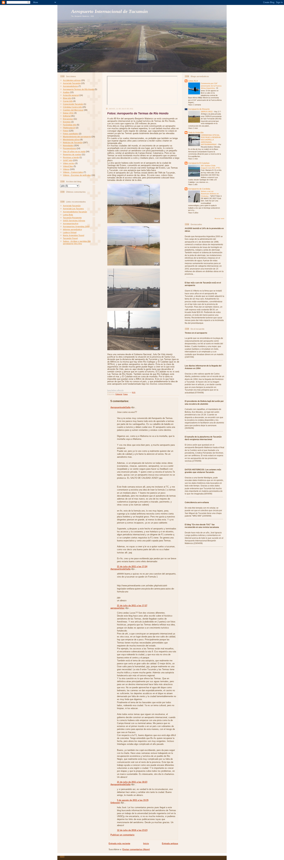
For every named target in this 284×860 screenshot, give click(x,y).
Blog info (67, 98)
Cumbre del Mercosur (73, 110)
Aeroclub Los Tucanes (73, 209)
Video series (69, 163)
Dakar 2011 (68, 113)
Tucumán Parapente (72, 218)
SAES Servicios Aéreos (74, 221)
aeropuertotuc (117, 608)
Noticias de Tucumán (73, 142)
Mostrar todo (219, 218)
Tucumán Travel (70, 238)
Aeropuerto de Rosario (199, 109)
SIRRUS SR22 (207, 112)
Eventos (67, 122)
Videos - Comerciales (73, 172)
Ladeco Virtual (69, 232)
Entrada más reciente (119, 843)
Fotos (65, 131)
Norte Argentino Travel (73, 235)
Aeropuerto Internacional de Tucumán (109, 11)
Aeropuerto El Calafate (199, 163)
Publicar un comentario (122, 835)
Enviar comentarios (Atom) (136, 849)
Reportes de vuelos (72, 154)
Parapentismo (69, 148)
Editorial (67, 116)
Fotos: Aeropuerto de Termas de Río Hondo (137, 113)
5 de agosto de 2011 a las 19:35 (132, 800)
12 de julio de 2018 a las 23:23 (132, 830)
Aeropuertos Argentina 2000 (76, 226)
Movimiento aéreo (71, 139)
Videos (66, 169)
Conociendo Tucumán (73, 104)
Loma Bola (68, 215)
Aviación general (71, 95)
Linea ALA (193, 81)
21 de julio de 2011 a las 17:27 (132, 605)
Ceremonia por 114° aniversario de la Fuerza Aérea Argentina (211, 85)
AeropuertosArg (70, 224)
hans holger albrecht (115, 390)
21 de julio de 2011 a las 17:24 (132, 566)
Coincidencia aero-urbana (197, 502)
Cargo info (68, 101)
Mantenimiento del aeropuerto (77, 137)
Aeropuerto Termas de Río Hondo (78, 89)
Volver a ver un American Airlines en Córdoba (210, 193)
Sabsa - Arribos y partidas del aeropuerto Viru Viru (77, 242)
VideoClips (68, 166)
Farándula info (69, 125)
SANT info (67, 160)
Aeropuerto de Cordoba (199, 189)
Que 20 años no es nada (74, 151)
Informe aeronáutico (72, 229)
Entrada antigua (170, 843)
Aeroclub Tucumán (72, 83)
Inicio (146, 843)
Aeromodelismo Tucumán (75, 212)
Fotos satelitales (70, 134)
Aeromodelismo (70, 86)
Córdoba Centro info (72, 107)
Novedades (68, 145)
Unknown (115, 802)
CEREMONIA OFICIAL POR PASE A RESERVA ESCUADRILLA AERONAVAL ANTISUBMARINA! (211, 140)
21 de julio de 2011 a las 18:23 (132, 782)
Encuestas (68, 119)
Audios (66, 92)
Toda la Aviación (195, 132)
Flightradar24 (69, 128)
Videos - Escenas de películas (77, 175)
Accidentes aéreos (72, 80)
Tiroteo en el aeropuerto (196, 333)
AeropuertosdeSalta (120, 407)
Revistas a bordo (71, 157)
